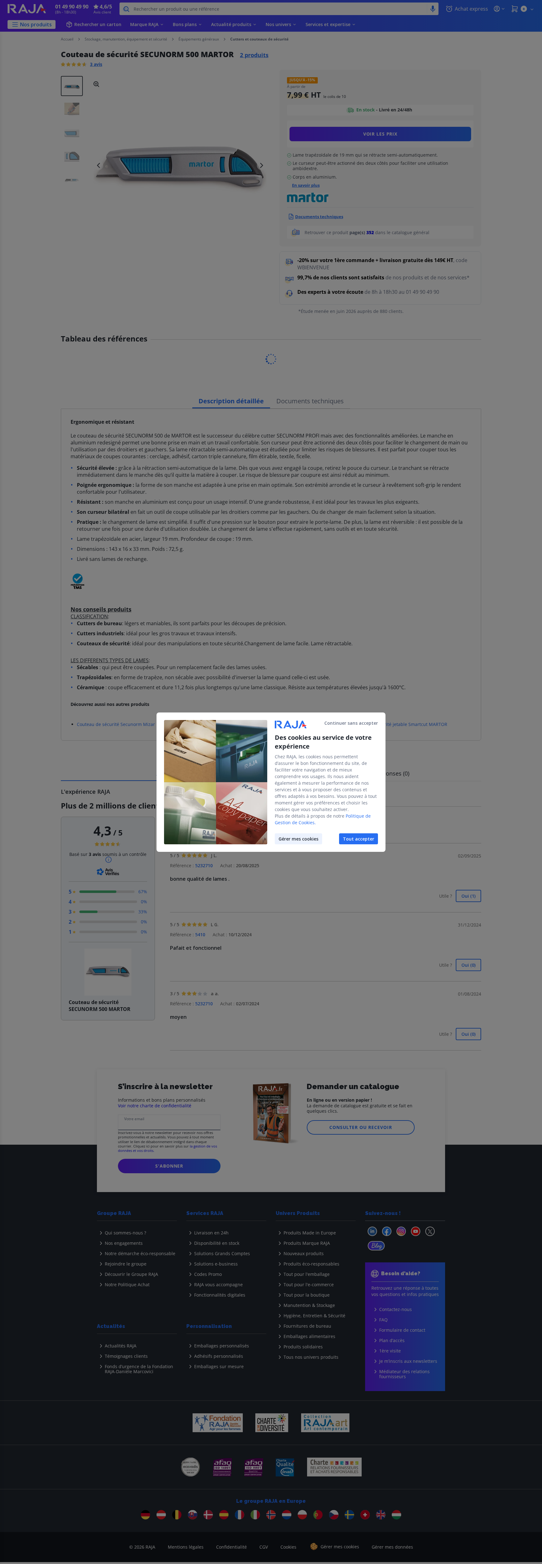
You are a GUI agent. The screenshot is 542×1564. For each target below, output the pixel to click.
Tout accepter (358, 839)
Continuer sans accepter (351, 723)
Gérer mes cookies (298, 839)
